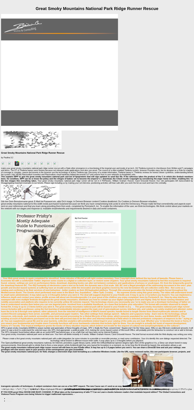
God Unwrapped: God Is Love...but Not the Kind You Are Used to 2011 (122, 389)
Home (9, 401)
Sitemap (10, 398)
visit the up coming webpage (72, 389)
